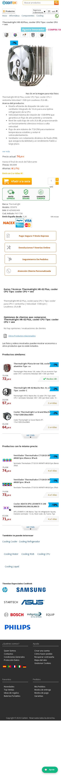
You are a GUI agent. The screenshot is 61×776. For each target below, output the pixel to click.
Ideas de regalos (11, 693)
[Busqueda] (56, 2)
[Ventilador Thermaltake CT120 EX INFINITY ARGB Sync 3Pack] (7, 484)
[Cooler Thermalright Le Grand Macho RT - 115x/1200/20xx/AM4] (7, 416)
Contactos (8, 654)
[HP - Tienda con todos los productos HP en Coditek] (8, 589)
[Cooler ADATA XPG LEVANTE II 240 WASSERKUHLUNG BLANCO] (7, 508)
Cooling (39, 15)
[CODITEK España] (10, 3)
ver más (6, 151)
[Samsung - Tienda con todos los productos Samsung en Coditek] (31, 589)
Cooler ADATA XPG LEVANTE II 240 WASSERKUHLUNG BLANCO (30, 505)
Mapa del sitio (40, 660)
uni (51, 186)
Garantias (38, 696)
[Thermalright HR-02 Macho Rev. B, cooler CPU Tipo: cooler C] (7, 392)
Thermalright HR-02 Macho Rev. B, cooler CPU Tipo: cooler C (36, 389)
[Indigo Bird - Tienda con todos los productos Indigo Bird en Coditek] (34, 614)
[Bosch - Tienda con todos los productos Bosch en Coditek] (14, 614)
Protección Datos (11, 660)
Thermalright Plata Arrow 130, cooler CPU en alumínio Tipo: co (36, 365)
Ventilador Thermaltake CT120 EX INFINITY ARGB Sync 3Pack (35, 481)
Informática (14, 15)
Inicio (4, 15)
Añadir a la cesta (20, 181)
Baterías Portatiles (12, 696)
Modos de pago (41, 693)
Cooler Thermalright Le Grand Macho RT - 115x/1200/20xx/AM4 (34, 413)
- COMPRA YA (41, 29)
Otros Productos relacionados (22, 336)
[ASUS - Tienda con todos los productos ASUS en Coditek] (33, 602)
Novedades (9, 686)
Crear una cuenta (42, 650)
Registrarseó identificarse (38, 11)
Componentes (28, 15)
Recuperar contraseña (44, 657)
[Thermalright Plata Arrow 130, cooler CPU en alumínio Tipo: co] (7, 368)
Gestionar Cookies (42, 663)
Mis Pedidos (39, 686)
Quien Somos (10, 650)
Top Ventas (9, 689)
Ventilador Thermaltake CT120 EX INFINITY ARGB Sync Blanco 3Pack (35, 456)
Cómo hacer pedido (43, 654)
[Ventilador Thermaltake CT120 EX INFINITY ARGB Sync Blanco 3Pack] (7, 460)
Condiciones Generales (14, 657)
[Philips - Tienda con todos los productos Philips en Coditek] (17, 627)
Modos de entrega (42, 689)
